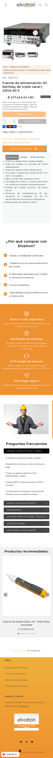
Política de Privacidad (16, 686)
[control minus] (4, 121)
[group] (8, 54)
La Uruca (23, 706)
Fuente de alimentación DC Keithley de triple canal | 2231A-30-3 (26, 71)
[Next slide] (47, 595)
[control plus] (14, 121)
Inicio (5, 67)
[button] (6, 5)
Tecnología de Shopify (34, 752)
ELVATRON (20, 752)
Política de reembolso (16, 680)
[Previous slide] (5, 595)
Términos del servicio (16, 673)
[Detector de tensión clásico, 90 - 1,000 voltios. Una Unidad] (26, 587)
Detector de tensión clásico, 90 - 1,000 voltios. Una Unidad (26, 623)
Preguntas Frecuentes (16, 667)
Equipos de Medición (19, 67)
